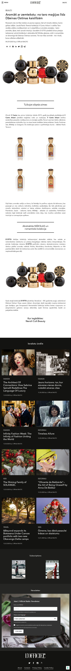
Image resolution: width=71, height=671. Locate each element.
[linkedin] (15, 47)
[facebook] (10, 47)
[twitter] (18, 47)
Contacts (27, 668)
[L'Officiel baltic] (35, 2)
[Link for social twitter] (29, 663)
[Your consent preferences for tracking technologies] (68, 668)
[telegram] (24, 47)
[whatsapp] (21, 47)
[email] (7, 47)
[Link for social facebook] (33, 663)
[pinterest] (12, 47)
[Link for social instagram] (37, 663)
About (20, 668)
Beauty (9, 10)
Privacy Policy (37, 668)
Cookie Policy (48, 668)
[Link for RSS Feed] (42, 663)
